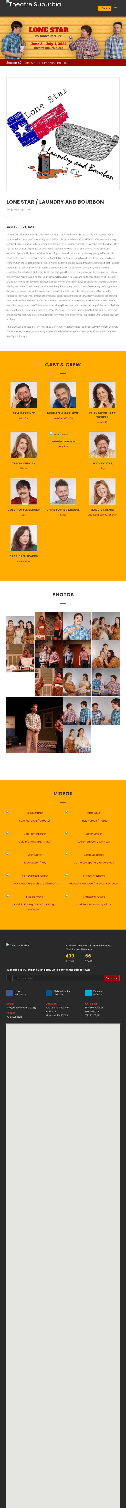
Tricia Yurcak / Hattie (93, 821)
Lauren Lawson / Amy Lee (93, 842)
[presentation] (3, 38)
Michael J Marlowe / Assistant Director (93, 883)
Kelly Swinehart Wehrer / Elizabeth (34, 883)
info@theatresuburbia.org (21, 1007)
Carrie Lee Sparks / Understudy (93, 862)
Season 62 (14, 63)
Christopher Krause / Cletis (93, 904)
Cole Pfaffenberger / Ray (34, 842)
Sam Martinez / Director (34, 821)
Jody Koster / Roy (34, 862)
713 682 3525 (14, 1016)
